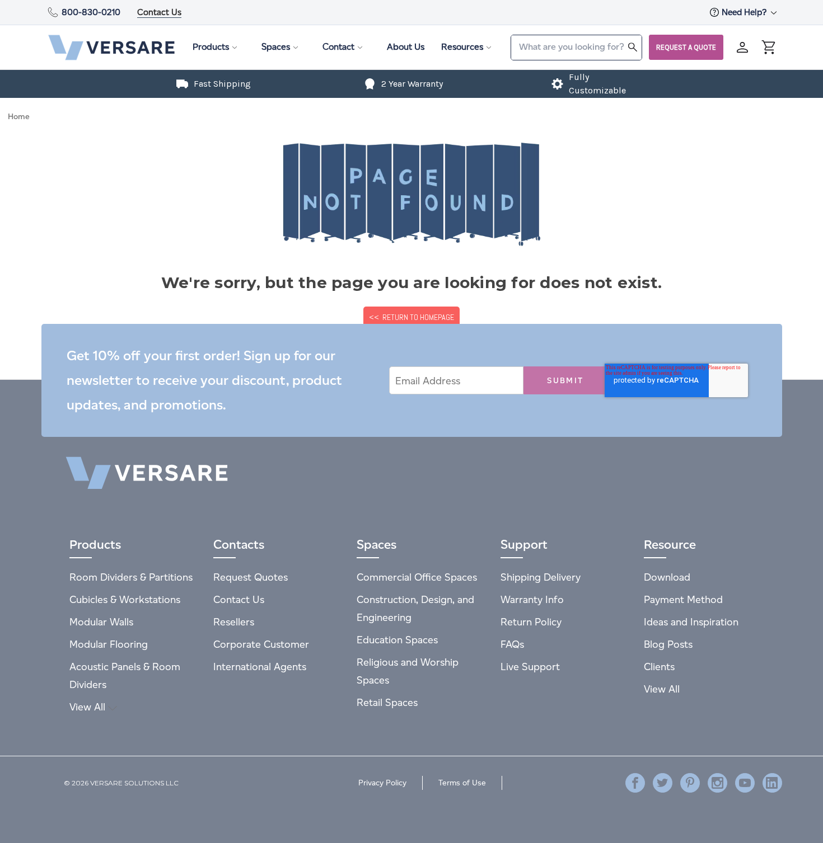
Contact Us (159, 12)
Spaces (275, 46)
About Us (405, 46)
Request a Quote (686, 47)
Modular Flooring (108, 644)
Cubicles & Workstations (124, 599)
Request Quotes (250, 577)
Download (667, 577)
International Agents (259, 666)
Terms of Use (462, 783)
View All (88, 707)
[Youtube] (745, 783)
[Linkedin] (772, 783)
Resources (462, 46)
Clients (659, 666)
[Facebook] (635, 783)
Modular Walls (101, 622)
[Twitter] (662, 783)
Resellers (233, 622)
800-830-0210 (91, 12)
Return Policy (531, 622)
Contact (338, 46)
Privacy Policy (382, 783)
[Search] (632, 46)
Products (211, 46)
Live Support (530, 666)
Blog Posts (668, 644)
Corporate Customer (261, 644)
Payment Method (683, 599)
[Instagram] (717, 783)
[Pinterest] (690, 783)
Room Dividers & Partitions (131, 577)
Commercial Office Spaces (417, 577)
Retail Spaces (387, 702)
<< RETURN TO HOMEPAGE (411, 317)
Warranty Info (532, 599)
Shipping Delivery (541, 577)
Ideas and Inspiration (691, 622)
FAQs (512, 644)
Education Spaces (397, 640)
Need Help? (745, 12)
